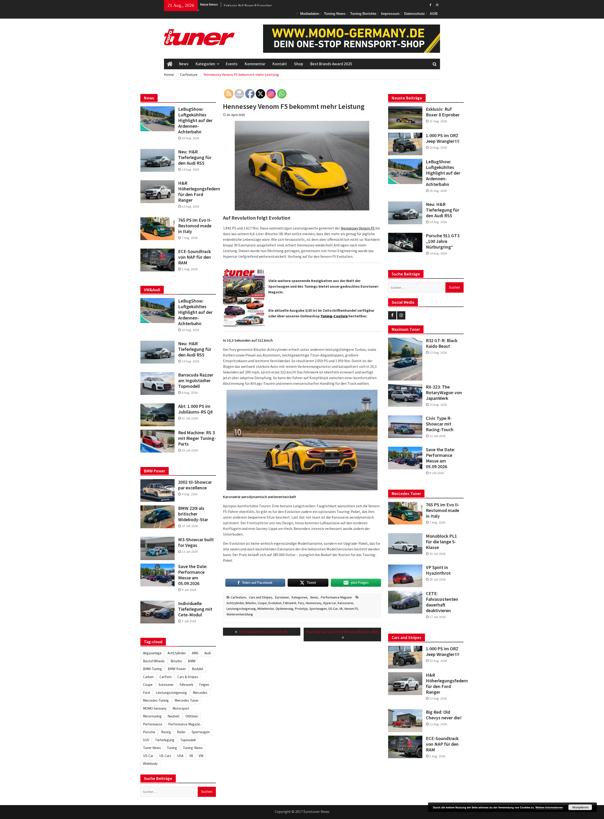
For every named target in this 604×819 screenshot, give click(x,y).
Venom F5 (351, 608)
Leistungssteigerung (241, 608)
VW (201, 755)
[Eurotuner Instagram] (437, 4)
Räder (181, 732)
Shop (298, 63)
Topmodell (188, 740)
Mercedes (200, 692)
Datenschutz (414, 14)
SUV (146, 740)
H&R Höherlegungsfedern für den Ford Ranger (445, 683)
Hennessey (314, 603)
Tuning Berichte (363, 14)
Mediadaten (309, 14)
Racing (166, 732)
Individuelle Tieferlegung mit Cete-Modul (195, 609)
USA (180, 755)
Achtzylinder (235, 603)
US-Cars (165, 755)
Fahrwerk (289, 603)
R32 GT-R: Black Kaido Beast (441, 343)
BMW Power (177, 669)
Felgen (204, 684)
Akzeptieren (580, 807)
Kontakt (280, 63)
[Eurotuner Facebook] (430, 4)
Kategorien (205, 63)
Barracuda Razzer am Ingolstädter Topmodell (195, 380)
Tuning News (334, 14)
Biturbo (251, 603)
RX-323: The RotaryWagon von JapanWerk (444, 392)
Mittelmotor (265, 608)
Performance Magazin (336, 597)
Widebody (150, 763)
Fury (301, 603)
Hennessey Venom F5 (358, 228)
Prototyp (301, 608)
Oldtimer (191, 716)
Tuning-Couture (334, 316)
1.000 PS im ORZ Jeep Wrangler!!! (442, 138)
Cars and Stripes (260, 597)
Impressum (390, 14)
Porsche (149, 732)
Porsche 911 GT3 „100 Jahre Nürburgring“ (442, 241)
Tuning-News (193, 747)
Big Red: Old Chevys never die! (443, 715)
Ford (146, 692)
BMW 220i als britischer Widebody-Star (193, 513)
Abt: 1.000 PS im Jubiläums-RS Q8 (195, 409)
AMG (195, 653)
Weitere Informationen (549, 807)
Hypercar (329, 603)
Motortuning (152, 716)
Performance (152, 724)
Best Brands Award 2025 (331, 63)
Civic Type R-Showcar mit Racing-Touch (439, 423)
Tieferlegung (164, 740)
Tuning (172, 747)
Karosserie (345, 603)
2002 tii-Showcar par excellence (195, 485)
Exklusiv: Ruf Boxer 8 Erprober (248, 4)
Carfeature (238, 597)
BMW (192, 661)
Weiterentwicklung (239, 614)
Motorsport (180, 708)
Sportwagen (318, 608)
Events (232, 63)
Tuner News (152, 747)
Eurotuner (282, 597)
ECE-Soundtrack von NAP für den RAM (442, 744)
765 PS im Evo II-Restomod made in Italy (442, 510)
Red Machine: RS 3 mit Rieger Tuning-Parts (197, 438)
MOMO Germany (155, 708)
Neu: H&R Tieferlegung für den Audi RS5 (442, 209)
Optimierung (284, 608)
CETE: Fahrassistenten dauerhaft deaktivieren (442, 602)
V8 (341, 608)
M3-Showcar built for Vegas (196, 542)
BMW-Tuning (152, 669)
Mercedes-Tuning (156, 700)
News (184, 63)
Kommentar (255, 63)
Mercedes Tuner (187, 700)
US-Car (333, 608)
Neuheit (174, 716)
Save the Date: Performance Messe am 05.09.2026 (440, 458)
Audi (207, 653)
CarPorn (165, 677)
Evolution (274, 603)
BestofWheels (154, 661)
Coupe (262, 603)
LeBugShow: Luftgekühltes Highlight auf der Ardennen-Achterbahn (443, 173)
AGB (434, 14)
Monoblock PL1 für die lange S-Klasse (441, 541)
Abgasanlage (152, 653)
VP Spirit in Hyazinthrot (438, 570)
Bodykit (197, 669)
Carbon (148, 677)
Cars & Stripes (187, 677)
